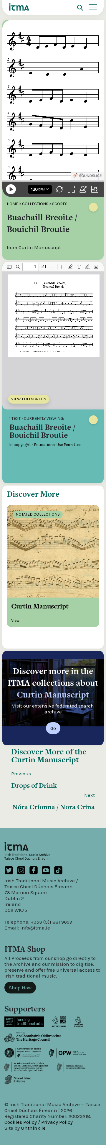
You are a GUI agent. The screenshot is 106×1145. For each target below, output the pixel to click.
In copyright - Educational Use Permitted (45, 444)
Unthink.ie (33, 1128)
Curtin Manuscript (45, 759)
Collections (35, 203)
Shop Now (20, 988)
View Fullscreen (28, 399)
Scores (59, 203)
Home (12, 203)
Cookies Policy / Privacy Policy (38, 1122)
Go (53, 728)
